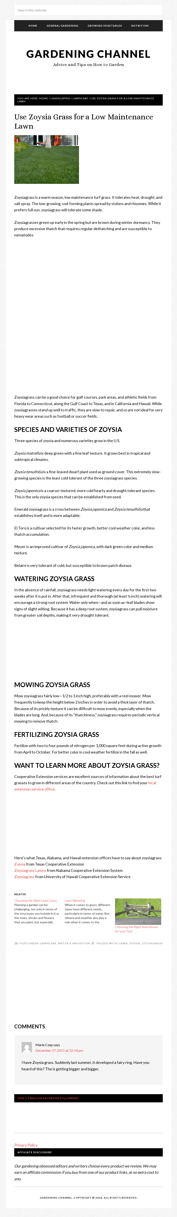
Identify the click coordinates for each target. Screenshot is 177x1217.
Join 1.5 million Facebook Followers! (48, 1098)
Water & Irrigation (74, 943)
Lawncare (48, 943)
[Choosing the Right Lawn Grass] (39, 911)
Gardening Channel (88, 54)
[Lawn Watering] (90, 911)
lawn (123, 943)
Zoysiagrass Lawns (30, 870)
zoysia (134, 943)
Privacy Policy (26, 1145)
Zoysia (19, 864)
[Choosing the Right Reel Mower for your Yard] (138, 911)
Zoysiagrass (24, 876)
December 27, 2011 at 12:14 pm (59, 1050)
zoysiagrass (152, 943)
